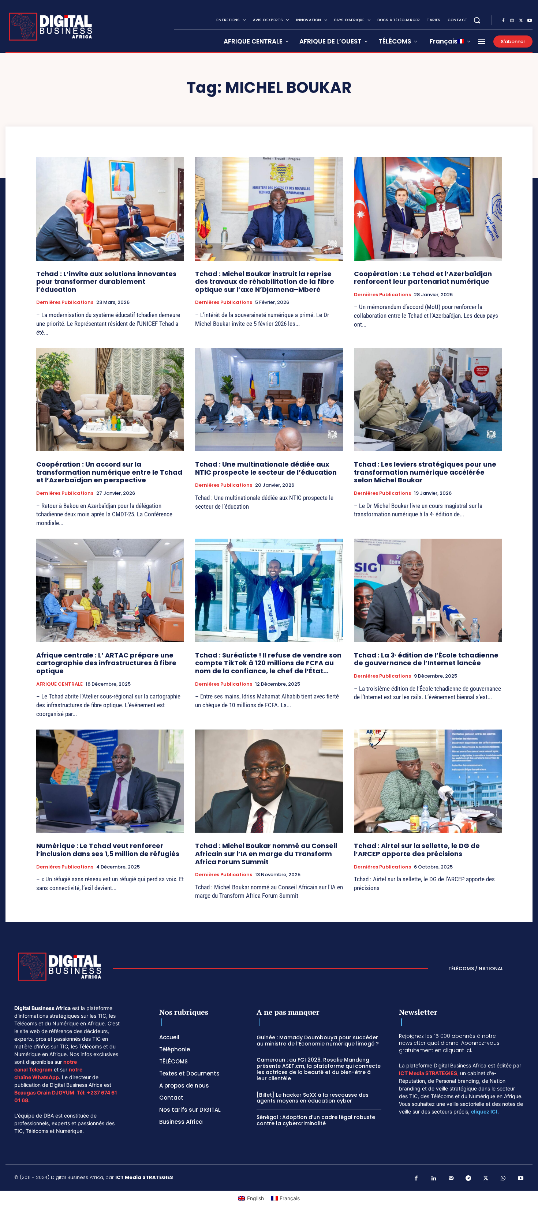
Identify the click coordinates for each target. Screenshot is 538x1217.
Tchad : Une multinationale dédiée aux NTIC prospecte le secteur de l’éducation (266, 468)
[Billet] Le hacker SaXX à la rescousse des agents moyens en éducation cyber (313, 1098)
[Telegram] (468, 1179)
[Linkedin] (434, 1179)
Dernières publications (64, 302)
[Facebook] (503, 20)
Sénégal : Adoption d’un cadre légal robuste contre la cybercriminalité (316, 1120)
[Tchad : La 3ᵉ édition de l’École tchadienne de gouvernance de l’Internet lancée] (428, 590)
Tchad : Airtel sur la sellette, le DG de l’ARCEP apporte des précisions (417, 849)
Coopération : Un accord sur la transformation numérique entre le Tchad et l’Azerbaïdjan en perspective (109, 472)
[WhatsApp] (503, 1179)
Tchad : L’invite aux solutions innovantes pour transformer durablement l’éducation (106, 281)
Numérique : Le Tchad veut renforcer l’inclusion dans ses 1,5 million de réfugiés (107, 849)
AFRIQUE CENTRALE (59, 684)
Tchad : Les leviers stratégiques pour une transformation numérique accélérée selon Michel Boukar (425, 472)
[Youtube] (529, 20)
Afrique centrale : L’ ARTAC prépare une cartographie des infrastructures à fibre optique (106, 663)
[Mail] (451, 1179)
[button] (477, 20)
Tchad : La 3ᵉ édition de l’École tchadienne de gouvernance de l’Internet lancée (426, 659)
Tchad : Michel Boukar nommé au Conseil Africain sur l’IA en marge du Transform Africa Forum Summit (266, 853)
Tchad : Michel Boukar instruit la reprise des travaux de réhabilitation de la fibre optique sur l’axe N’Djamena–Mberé (264, 281)
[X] (520, 20)
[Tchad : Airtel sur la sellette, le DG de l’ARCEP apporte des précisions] (428, 781)
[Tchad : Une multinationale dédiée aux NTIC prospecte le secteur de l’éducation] (269, 399)
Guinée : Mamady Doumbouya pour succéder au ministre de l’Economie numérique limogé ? (318, 1040)
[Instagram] (512, 20)
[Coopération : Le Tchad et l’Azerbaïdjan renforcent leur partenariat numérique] (428, 209)
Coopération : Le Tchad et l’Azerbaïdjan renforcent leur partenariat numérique (423, 277)
